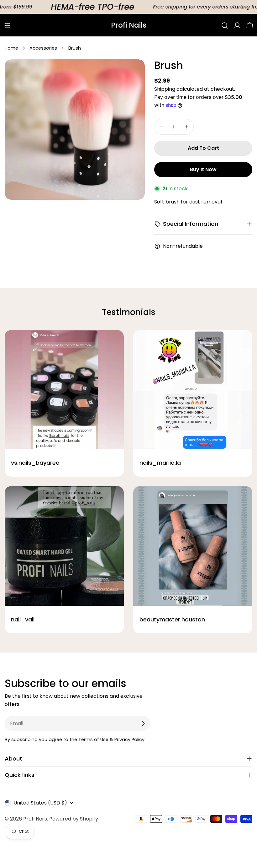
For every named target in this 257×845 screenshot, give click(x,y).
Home (11, 48)
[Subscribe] (143, 723)
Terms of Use (93, 739)
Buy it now (203, 169)
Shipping (164, 89)
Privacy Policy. (129, 739)
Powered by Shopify (73, 818)
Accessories (43, 48)
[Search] (224, 25)
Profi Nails (128, 25)
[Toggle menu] (7, 25)
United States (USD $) (40, 802)
